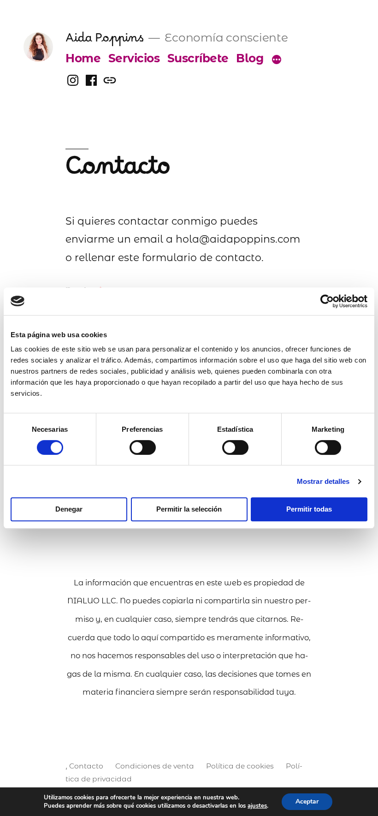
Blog (249, 58)
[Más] (276, 60)
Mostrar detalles (323, 481)
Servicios (134, 58)
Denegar (69, 509)
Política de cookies (240, 766)
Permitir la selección (189, 509)
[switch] (143, 447)
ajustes (257, 806)
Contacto (86, 766)
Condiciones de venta (154, 766)
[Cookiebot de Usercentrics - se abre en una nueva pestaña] (327, 301)
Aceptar (307, 801)
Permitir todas (309, 509)
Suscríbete (198, 58)
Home (82, 58)
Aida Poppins (104, 41)
